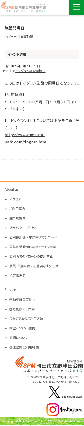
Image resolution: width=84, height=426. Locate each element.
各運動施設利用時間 (24, 347)
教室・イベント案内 (22, 328)
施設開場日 (27, 36)
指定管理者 (17, 275)
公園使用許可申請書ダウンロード (33, 237)
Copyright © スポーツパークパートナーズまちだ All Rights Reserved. (42, 421)
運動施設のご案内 (22, 299)
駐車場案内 (17, 218)
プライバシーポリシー (24, 227)
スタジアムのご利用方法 (26, 318)
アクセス (15, 199)
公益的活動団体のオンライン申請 (32, 246)
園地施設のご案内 (22, 309)
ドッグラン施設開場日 (30, 70)
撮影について (18, 337)
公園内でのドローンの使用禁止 (31, 256)
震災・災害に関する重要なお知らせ (33, 266)
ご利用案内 (17, 208)
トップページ (12, 36)
